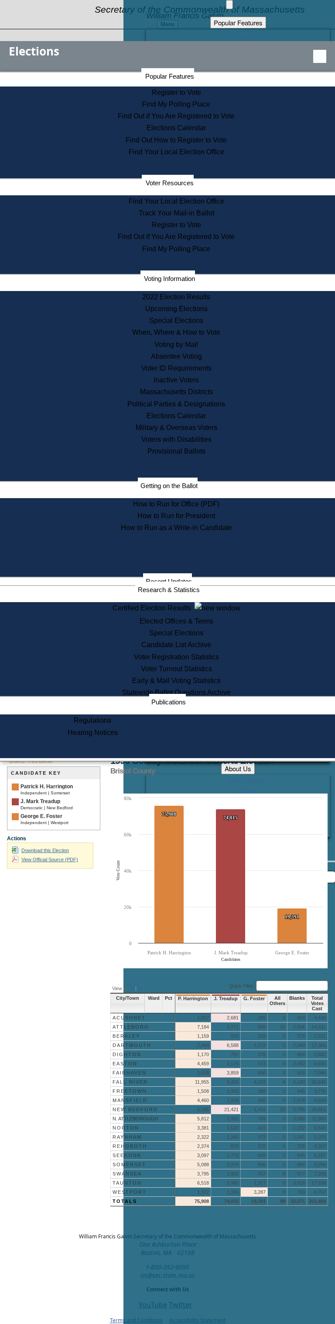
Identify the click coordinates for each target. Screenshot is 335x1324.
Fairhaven (130, 1072)
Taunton (127, 1182)
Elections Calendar (176, 128)
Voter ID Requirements (176, 368)
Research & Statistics (169, 589)
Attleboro (131, 1026)
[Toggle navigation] (319, 56)
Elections (34, 51)
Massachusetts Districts (176, 391)
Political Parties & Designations (176, 404)
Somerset (129, 1164)
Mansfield (130, 1100)
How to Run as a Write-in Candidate (176, 527)
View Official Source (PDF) (49, 859)
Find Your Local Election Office (176, 152)
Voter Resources (170, 183)
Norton (126, 1127)
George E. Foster (41, 816)
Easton (125, 1063)
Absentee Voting (176, 356)
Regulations (92, 720)
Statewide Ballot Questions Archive (176, 692)
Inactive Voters (176, 380)
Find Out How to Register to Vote (176, 140)
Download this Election (45, 850)
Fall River (130, 1082)
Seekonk (127, 1155)
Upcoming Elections (176, 308)
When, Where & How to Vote (176, 332)
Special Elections (176, 320)
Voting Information (169, 278)
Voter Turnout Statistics (176, 668)
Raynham (127, 1137)
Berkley (126, 1036)
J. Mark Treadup (40, 801)
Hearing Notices (93, 732)
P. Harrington (193, 998)
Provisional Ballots (176, 451)
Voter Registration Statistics (176, 657)
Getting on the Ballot (169, 485)
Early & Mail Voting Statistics (176, 680)
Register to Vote (176, 92)
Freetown (130, 1091)
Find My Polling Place (176, 104)
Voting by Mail (176, 344)
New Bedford (135, 1109)
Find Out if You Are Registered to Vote (176, 116)
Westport (130, 1192)
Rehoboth (130, 1146)
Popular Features (169, 76)
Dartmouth (132, 1045)
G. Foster (254, 998)
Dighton (127, 1054)
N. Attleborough (135, 1118)
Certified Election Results (154, 608)
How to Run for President (176, 516)
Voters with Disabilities (176, 439)
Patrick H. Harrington (47, 786)
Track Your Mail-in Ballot (176, 213)
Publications (168, 702)
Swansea (127, 1173)
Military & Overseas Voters (176, 427)
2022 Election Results (176, 297)
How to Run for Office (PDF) (176, 504)
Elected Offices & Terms (176, 621)
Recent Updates (169, 581)
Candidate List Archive (176, 644)
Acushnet (129, 1017)
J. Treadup (226, 998)
